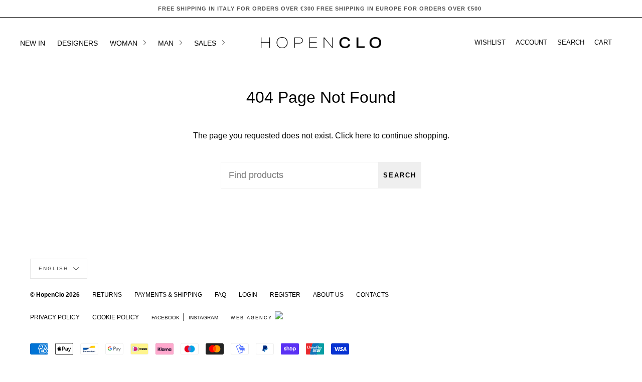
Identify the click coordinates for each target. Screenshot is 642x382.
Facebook (165, 317)
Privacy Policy (55, 317)
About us (328, 294)
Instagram (203, 317)
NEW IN (32, 43)
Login (248, 294)
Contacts (372, 294)
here (363, 135)
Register (285, 294)
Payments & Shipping (168, 294)
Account (531, 42)
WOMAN (124, 43)
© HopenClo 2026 (55, 294)
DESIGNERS (77, 43)
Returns (107, 294)
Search (399, 175)
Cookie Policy (115, 317)
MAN (167, 43)
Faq (220, 294)
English (55, 268)
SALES (206, 43)
